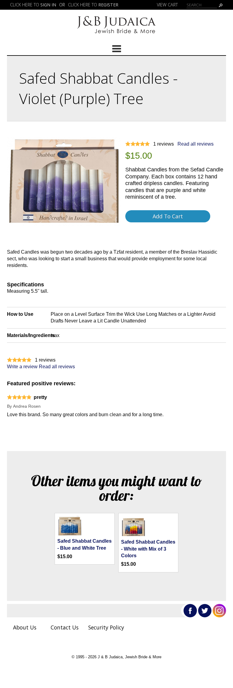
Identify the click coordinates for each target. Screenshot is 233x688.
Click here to (33, 5)
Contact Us (65, 627)
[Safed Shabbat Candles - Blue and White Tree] (69, 534)
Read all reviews (195, 144)
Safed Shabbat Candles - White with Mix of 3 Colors (148, 548)
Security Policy (106, 627)
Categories (116, 48)
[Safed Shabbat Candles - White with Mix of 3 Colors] (133, 535)
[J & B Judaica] (116, 35)
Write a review (22, 366)
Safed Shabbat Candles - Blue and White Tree (84, 544)
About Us (24, 627)
